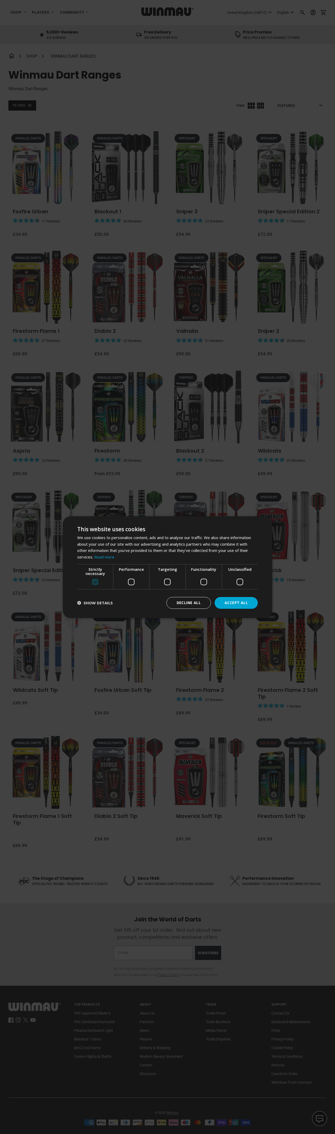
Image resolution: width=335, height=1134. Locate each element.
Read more (104, 557)
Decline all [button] (189, 602)
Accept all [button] (236, 602)
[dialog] (167, 567)
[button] (95, 602)
